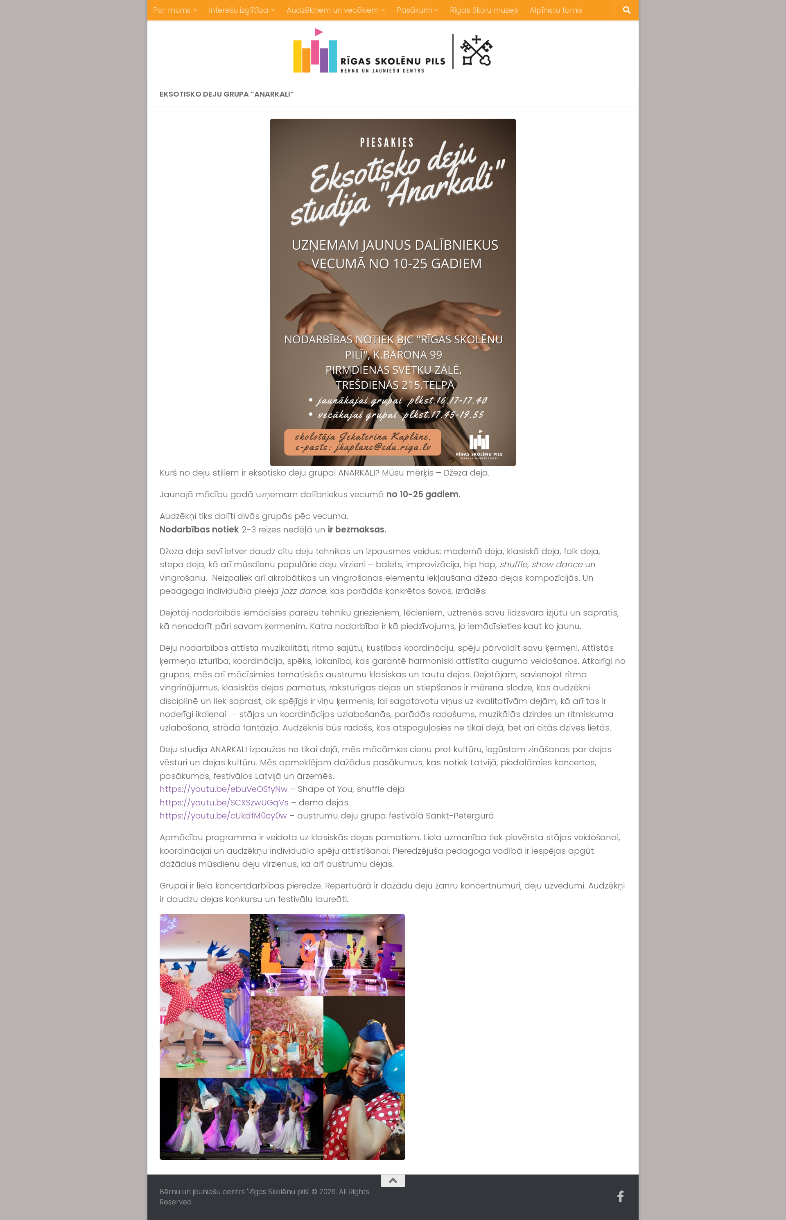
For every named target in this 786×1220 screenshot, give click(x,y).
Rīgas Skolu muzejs (484, 10)
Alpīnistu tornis (556, 10)
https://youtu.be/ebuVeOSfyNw (224, 789)
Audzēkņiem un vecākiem (333, 10)
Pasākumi (414, 10)
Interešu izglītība (239, 10)
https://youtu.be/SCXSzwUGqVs (224, 802)
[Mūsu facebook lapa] (620, 1196)
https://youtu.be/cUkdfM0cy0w (223, 815)
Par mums (172, 10)
